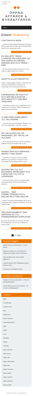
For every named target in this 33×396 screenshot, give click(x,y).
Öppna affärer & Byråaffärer (16, 16)
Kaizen (5, 330)
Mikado (5, 342)
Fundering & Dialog (25, 90)
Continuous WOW (11, 40)
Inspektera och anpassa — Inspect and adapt (16, 152)
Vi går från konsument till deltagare (14, 118)
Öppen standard (7, 377)
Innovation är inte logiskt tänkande (12, 269)
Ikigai (4, 326)
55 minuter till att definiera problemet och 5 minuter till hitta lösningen (15, 173)
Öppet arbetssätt (8, 381)
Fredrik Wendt (7, 286)
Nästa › (19, 235)
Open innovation (7, 349)
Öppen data (6, 365)
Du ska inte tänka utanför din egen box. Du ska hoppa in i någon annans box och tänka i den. (15, 60)
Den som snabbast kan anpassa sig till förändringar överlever (15, 214)
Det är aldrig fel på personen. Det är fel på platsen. (14, 135)
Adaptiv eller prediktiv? (15, 79)
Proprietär (6, 345)
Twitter (15, 7)
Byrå (4, 310)
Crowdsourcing (7, 306)
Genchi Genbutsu (8, 318)
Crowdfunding (7, 303)
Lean (4, 334)
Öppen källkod (7, 373)
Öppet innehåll (7, 385)
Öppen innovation (8, 369)
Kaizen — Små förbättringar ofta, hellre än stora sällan (14, 194)
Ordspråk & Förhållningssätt (21, 52)
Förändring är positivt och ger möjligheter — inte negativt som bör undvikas (14, 98)
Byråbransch (6, 314)
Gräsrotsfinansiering (9, 322)
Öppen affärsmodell (8, 361)
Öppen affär (6, 357)
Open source (6, 353)
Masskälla (6, 338)
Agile (4, 299)
